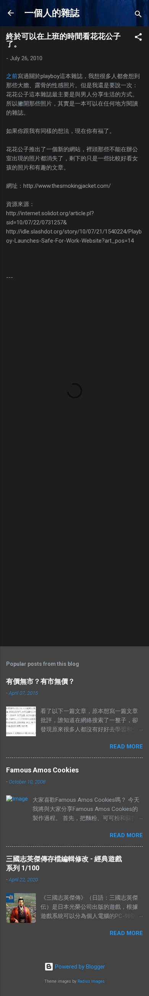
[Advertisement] (74, 560)
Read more (126, 746)
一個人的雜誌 (51, 13)
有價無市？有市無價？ (40, 681)
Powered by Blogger (79, 966)
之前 (12, 76)
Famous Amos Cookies (42, 770)
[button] (138, 38)
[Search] (138, 15)
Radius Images (91, 981)
